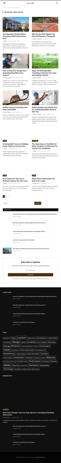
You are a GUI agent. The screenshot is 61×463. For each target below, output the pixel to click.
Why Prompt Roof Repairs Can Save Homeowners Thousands (43, 35)
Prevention (45, 361)
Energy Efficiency (12, 346)
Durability (31, 342)
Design (16, 342)
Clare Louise (36, 183)
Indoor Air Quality (33, 354)
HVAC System (21, 354)
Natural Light (14, 361)
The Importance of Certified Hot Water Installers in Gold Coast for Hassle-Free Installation (45, 146)
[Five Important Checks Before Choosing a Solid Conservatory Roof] (16, 24)
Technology (8, 369)
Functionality (45, 346)
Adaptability (6, 338)
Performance (34, 361)
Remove (54, 361)
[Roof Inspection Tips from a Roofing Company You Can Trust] (16, 169)
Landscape (29, 357)
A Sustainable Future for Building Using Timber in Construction (15, 145)
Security (16, 365)
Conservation (31, 338)
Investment (18, 357)
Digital (24, 342)
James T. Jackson (37, 38)
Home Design (15, 350)
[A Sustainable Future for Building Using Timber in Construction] (16, 134)
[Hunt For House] (30, 3)
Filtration (36, 346)
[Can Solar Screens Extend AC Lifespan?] (7, 242)
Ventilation (18, 369)
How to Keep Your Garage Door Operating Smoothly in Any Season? (15, 73)
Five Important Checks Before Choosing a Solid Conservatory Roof (14, 36)
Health (7, 350)
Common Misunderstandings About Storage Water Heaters (29, 231)
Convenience (42, 338)
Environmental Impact (27, 346)
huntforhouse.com (40, 457)
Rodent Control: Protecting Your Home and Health (15, 108)
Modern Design (6, 361)
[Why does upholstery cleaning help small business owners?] (7, 225)
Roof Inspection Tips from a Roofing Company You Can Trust (15, 180)
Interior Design (7, 357)
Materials (51, 357)
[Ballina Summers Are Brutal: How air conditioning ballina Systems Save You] (45, 97)
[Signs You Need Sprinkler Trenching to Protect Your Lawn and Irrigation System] (45, 61)
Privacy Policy (40, 278)
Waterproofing (26, 369)
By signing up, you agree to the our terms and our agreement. (31, 278)
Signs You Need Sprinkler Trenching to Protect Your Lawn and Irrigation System (44, 73)
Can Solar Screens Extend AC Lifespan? (24, 240)
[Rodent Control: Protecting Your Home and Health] (16, 97)
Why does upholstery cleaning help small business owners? (29, 222)
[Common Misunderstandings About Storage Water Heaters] (7, 233)
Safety (7, 365)
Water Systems (35, 369)
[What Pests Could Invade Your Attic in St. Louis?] (45, 169)
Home (4, 67)
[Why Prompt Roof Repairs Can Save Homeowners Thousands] (45, 24)
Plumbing (35, 67)
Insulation (44, 354)
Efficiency (52, 342)
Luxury (43, 357)
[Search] (57, 3)
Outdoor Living (23, 361)
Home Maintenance (41, 350)
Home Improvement (8, 30)
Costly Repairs (52, 338)
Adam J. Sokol (7, 112)
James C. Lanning (8, 77)
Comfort (21, 337)
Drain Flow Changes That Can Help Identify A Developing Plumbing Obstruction (35, 214)
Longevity (36, 357)
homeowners (9, 353)
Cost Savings (7, 342)
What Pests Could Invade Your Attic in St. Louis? (43, 180)
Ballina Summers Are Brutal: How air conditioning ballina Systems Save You (44, 109)
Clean (13, 338)
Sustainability (44, 365)
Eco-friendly (42, 342)
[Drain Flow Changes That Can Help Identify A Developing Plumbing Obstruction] (7, 216)
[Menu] (4, 3)
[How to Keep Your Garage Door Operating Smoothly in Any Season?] (16, 61)
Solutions (33, 365)
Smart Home (24, 365)
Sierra (5, 41)
